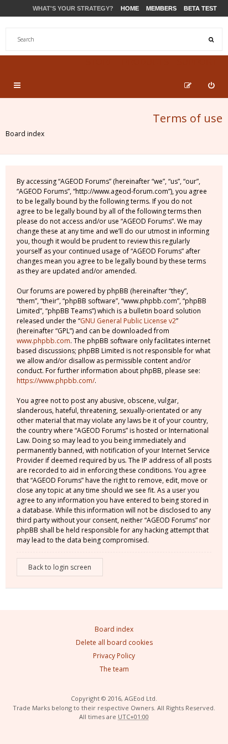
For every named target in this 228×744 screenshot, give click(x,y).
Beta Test (200, 8)
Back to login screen (59, 567)
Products (145, 61)
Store (99, 61)
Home (130, 8)
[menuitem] (211, 85)
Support (197, 61)
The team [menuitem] (114, 669)
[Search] (211, 39)
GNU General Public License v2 (128, 321)
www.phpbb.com (43, 340)
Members (161, 8)
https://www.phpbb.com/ (56, 380)
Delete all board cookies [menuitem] (114, 642)
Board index (25, 133)
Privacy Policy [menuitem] (114, 655)
